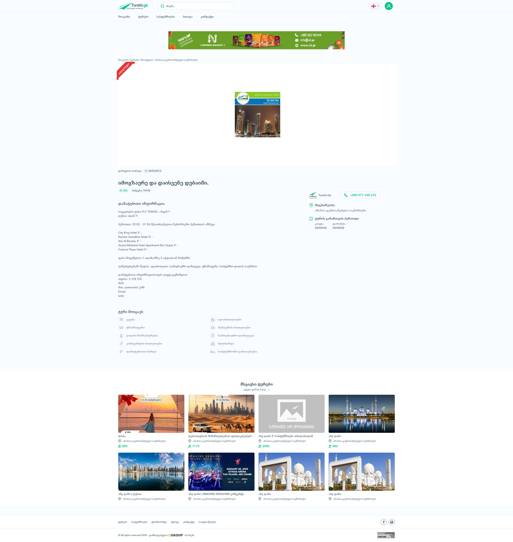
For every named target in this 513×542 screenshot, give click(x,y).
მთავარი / (124, 59)
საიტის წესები (207, 522)
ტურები (143, 16)
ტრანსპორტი (159, 522)
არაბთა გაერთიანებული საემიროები (176, 59)
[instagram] (392, 522)
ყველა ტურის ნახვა (255, 389)
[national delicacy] (256, 40)
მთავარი (124, 16)
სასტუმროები (166, 16)
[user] (389, 6)
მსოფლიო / (147, 59)
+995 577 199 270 (363, 195)
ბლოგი (188, 16)
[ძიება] (162, 6)
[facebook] (384, 522)
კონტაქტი (207, 16)
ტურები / (135, 59)
